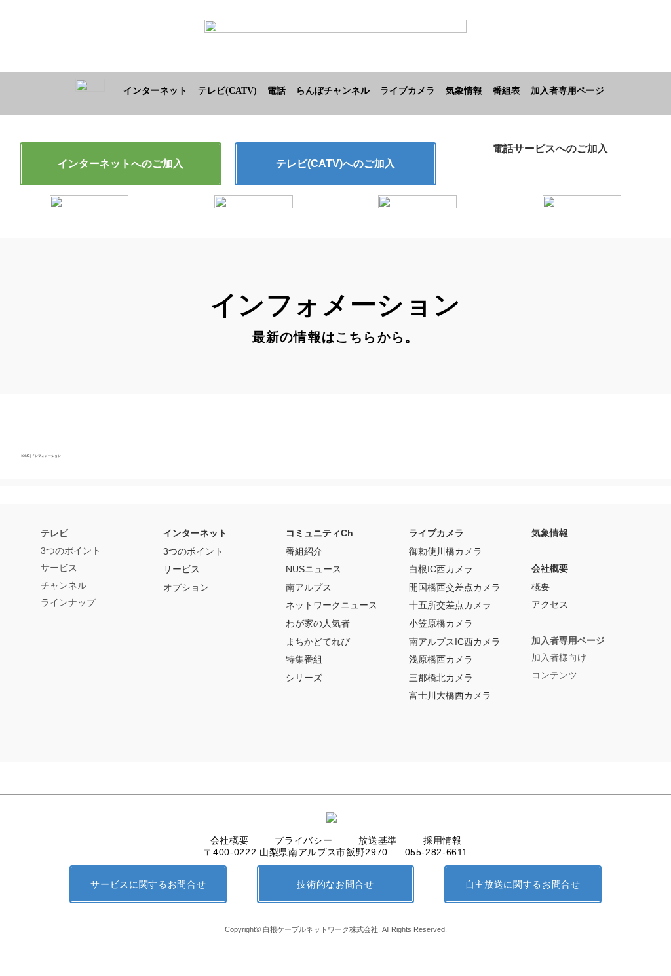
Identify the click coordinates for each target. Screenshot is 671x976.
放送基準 (377, 840)
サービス (181, 569)
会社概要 (549, 568)
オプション (186, 587)
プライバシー (303, 840)
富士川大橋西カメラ (450, 695)
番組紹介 (304, 551)
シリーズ (304, 678)
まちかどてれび (318, 641)
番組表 (506, 91)
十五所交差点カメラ (450, 605)
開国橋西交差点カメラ (455, 587)
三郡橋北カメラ (441, 678)
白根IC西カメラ (441, 569)
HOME (24, 456)
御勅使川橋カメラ (445, 551)
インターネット (155, 91)
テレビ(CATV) (227, 91)
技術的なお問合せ (335, 884)
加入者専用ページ (567, 91)
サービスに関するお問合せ (148, 884)
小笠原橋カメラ (441, 623)
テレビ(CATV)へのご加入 (335, 163)
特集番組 (304, 659)
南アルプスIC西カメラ (455, 641)
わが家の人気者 (318, 623)
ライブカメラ (407, 91)
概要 (540, 586)
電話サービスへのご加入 (550, 148)
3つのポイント (193, 551)
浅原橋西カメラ (441, 659)
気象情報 (464, 91)
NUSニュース (313, 569)
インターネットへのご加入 (120, 163)
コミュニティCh (319, 533)
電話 (276, 91)
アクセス (549, 604)
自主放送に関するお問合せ (523, 884)
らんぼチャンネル (333, 91)
